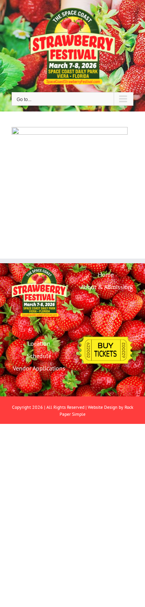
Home (106, 274)
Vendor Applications (39, 368)
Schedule (39, 356)
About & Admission (105, 287)
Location (39, 343)
